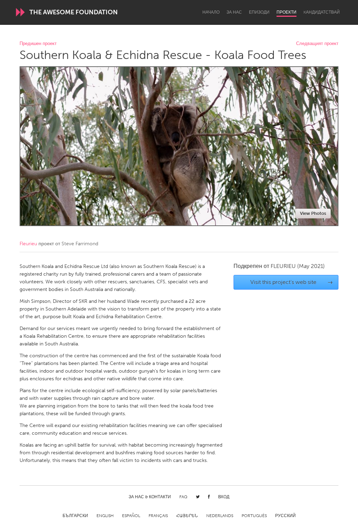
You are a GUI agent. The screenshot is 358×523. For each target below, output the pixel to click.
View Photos (313, 213)
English (105, 515)
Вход (223, 496)
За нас (234, 12)
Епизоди (259, 12)
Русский (285, 515)
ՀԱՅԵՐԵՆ (187, 515)
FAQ (183, 496)
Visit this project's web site (291, 282)
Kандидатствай (321, 12)
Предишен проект (38, 44)
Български (75, 515)
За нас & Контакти (150, 496)
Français (158, 515)
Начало (211, 12)
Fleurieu (28, 244)
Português (254, 515)
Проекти (286, 12)
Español (131, 515)
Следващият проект (317, 44)
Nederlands (219, 515)
